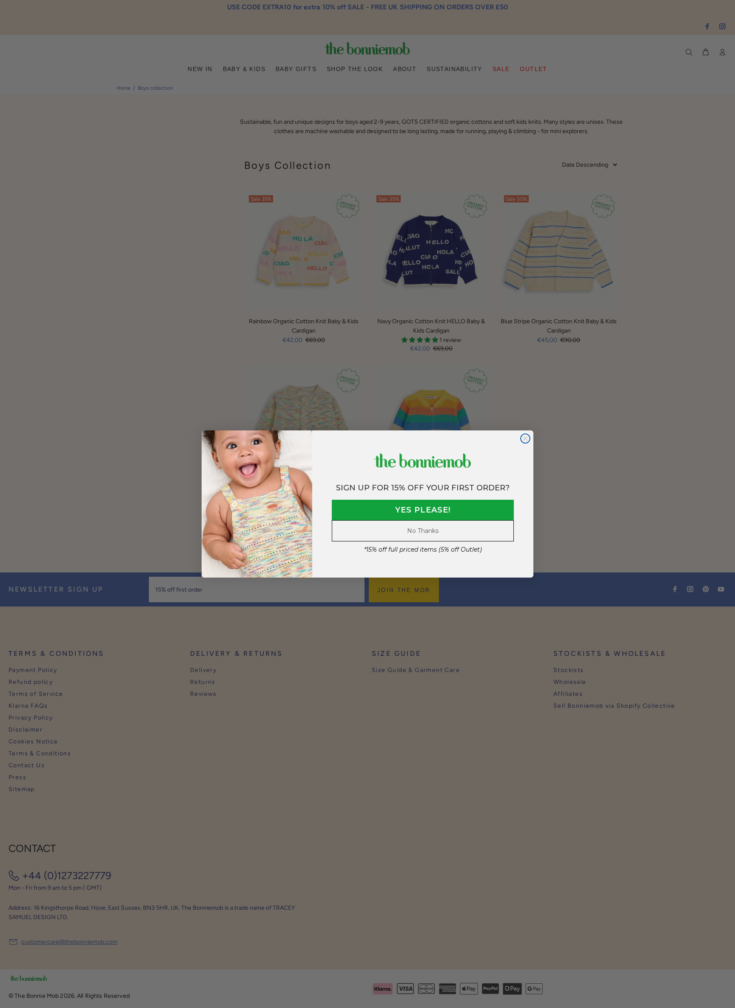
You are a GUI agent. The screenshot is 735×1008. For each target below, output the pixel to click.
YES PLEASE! (422, 510)
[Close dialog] (525, 438)
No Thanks (423, 531)
